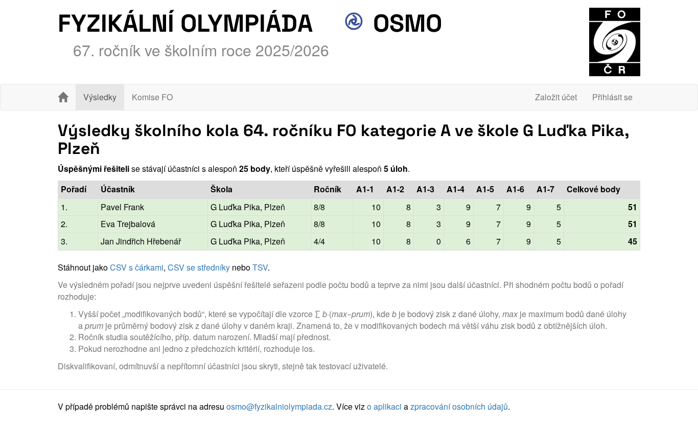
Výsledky (100, 97)
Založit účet (556, 97)
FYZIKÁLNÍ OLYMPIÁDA (185, 23)
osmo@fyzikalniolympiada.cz (279, 406)
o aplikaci (384, 406)
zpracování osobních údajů (459, 406)
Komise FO (152, 97)
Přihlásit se (612, 97)
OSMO (404, 23)
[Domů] (63, 97)
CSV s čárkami (137, 267)
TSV (260, 267)
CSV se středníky (199, 267)
